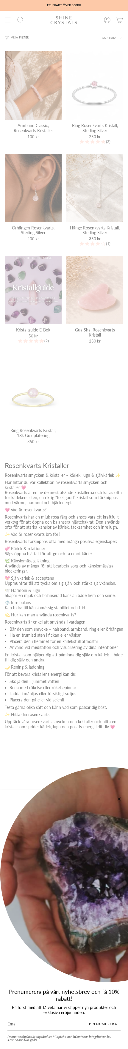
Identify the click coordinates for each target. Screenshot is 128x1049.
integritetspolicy (100, 1037)
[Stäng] (119, 799)
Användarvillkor (18, 1040)
